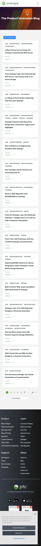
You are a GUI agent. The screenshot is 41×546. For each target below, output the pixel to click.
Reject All (19, 533)
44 (33, 392)
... (28, 392)
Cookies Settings (19, 538)
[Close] (35, 514)
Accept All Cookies (19, 528)
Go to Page (16, 398)
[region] (19, 527)
